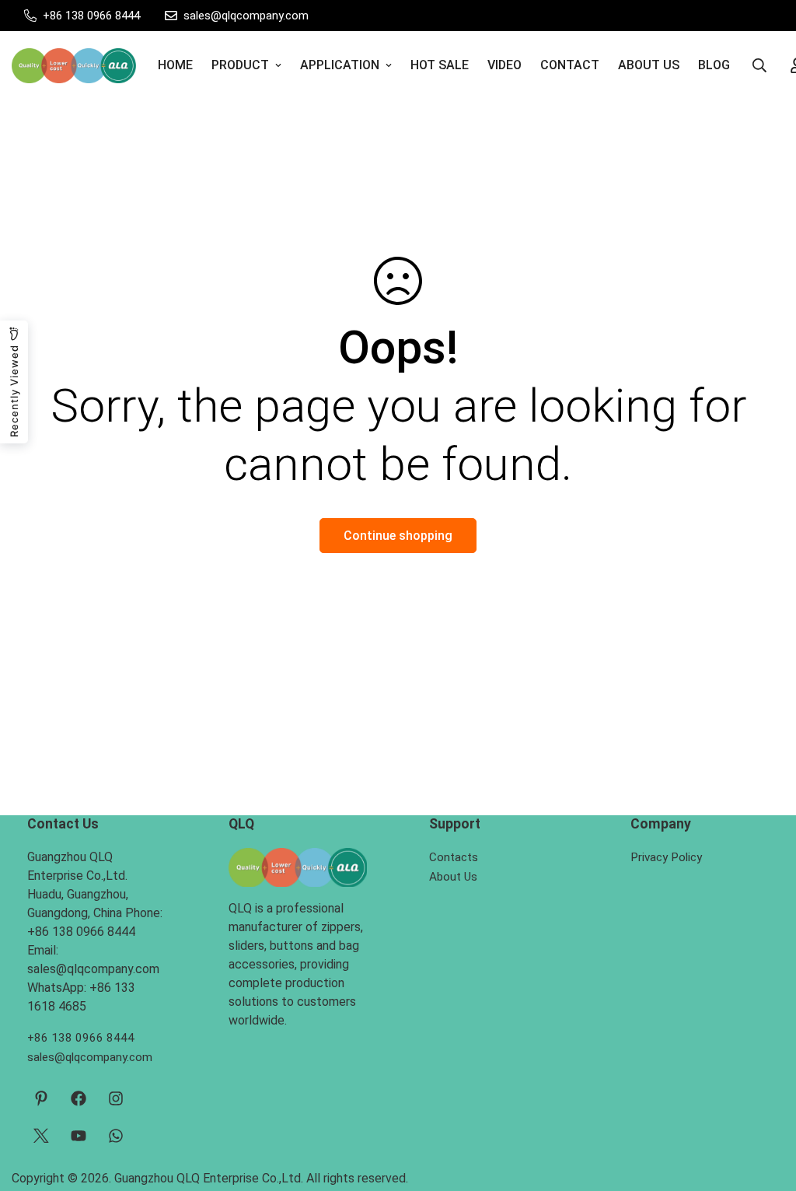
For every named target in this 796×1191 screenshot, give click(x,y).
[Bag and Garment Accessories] (74, 65)
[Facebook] (79, 1098)
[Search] (759, 65)
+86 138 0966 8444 (80, 1038)
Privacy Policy (666, 857)
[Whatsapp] (116, 1136)
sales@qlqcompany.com (89, 1057)
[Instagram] (116, 1098)
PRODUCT (240, 65)
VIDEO (504, 65)
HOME (175, 65)
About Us (453, 877)
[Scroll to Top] (766, 1106)
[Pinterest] (41, 1098)
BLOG (714, 65)
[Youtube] (79, 1136)
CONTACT (569, 65)
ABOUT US (648, 65)
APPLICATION (339, 65)
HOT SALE (439, 65)
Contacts (453, 857)
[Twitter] (41, 1136)
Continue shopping (398, 535)
